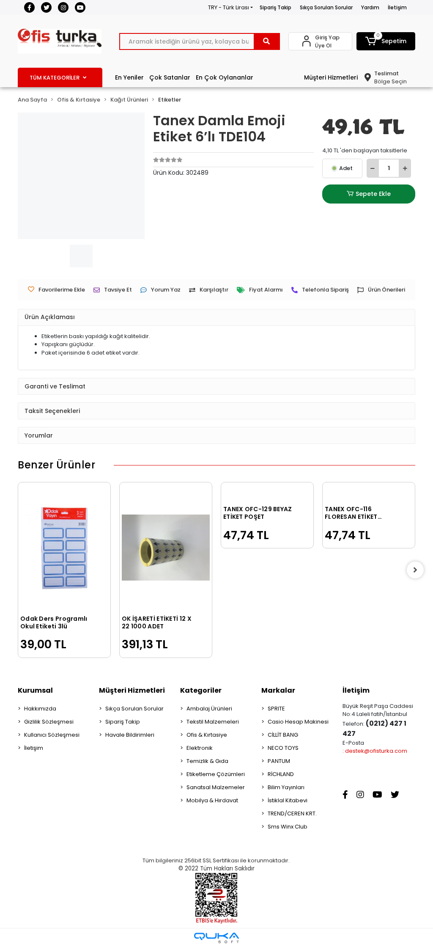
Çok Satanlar (169, 77)
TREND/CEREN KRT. (292, 813)
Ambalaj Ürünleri (209, 709)
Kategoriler (201, 690)
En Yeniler (129, 77)
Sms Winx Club (287, 827)
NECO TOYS (283, 748)
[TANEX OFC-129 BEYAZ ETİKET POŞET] (267, 493)
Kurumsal (35, 690)
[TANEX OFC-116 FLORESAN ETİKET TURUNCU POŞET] (369, 493)
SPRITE (276, 709)
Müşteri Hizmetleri (331, 77)
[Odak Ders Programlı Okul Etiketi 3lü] (64, 547)
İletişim (397, 7)
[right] (415, 570)
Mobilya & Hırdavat (212, 800)
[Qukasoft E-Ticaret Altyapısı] (216, 938)
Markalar (278, 690)
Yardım (370, 7)
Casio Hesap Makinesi (298, 722)
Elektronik (199, 748)
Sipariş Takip (275, 7)
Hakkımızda (40, 709)
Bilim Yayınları (286, 787)
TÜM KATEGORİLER (54, 78)
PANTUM (279, 761)
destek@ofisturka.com (376, 751)
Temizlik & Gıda (207, 761)
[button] (385, 41)
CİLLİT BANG (283, 735)
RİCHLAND (281, 774)
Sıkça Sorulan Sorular (326, 7)
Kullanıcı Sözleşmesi (51, 735)
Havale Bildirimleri (129, 735)
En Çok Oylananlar (224, 77)
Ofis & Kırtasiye (206, 735)
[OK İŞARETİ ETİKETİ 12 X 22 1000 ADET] (166, 547)
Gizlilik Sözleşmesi (49, 722)
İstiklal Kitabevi (287, 800)
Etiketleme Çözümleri (215, 774)
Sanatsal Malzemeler (215, 787)
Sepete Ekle (373, 194)
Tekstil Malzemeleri (212, 722)
